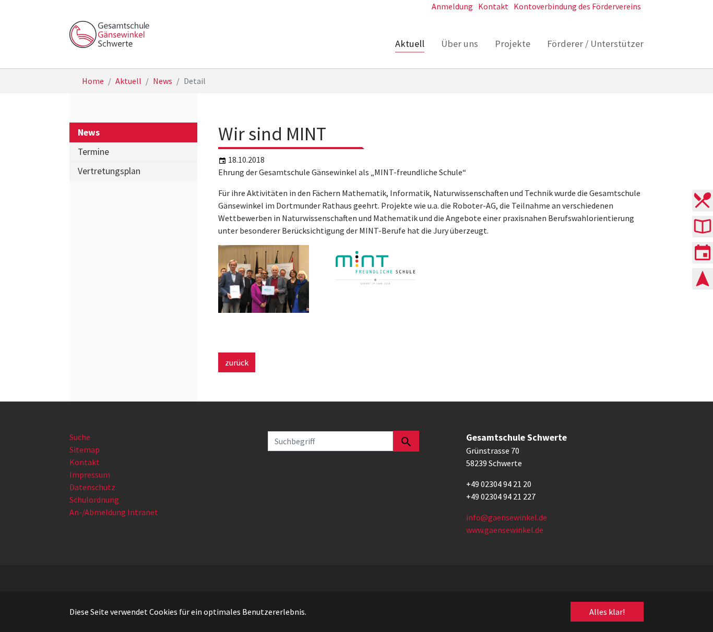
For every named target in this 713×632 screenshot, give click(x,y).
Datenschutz (92, 487)
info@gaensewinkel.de (506, 517)
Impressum (89, 474)
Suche (79, 437)
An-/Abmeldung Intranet (113, 512)
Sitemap (84, 449)
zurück (236, 362)
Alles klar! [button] (607, 611)
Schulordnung (94, 499)
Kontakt (84, 462)
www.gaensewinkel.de (504, 530)
